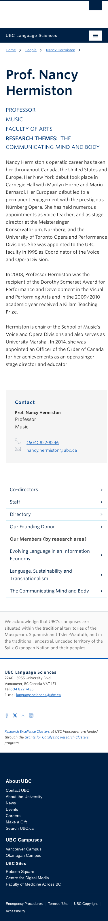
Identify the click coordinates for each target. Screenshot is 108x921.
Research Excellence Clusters (27, 731)
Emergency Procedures (24, 904)
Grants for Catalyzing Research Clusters (56, 737)
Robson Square (20, 871)
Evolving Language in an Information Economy (50, 554)
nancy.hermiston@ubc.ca (51, 450)
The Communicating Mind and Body (49, 591)
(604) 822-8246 (42, 442)
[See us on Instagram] (31, 715)
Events (12, 809)
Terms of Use (58, 904)
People (31, 50)
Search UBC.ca (20, 828)
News (11, 803)
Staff (15, 502)
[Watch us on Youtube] (23, 715)
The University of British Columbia (39, 12)
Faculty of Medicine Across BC (33, 884)
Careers (13, 815)
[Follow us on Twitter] (15, 715)
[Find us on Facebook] (7, 715)
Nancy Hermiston (60, 50)
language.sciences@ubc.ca (38, 695)
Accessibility (15, 911)
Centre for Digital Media (27, 878)
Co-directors (24, 489)
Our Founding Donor (32, 526)
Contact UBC (17, 790)
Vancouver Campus (23, 849)
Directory (20, 514)
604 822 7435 (21, 689)
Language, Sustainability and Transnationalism (41, 574)
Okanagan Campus (23, 855)
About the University (24, 796)
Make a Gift (16, 822)
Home (11, 50)
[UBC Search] (95, 7)
